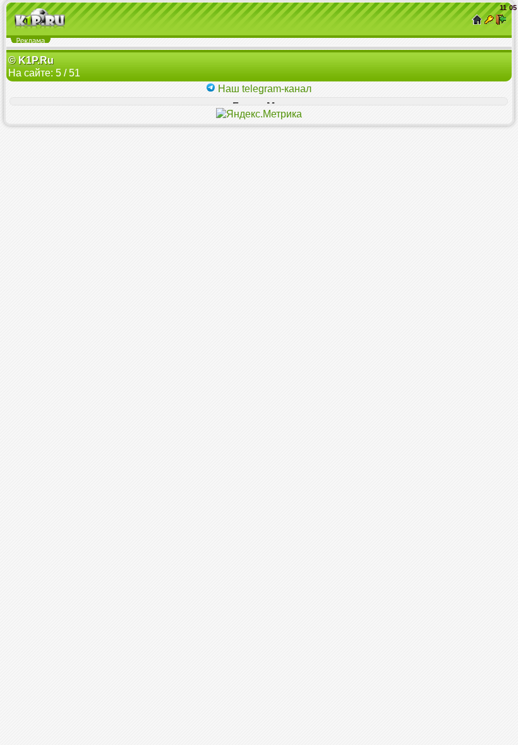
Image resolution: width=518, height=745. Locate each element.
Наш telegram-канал (263, 88)
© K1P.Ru (31, 60)
